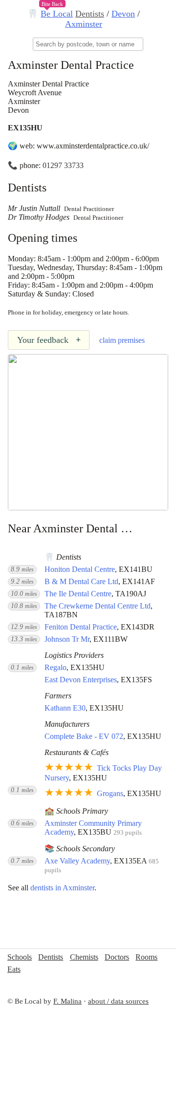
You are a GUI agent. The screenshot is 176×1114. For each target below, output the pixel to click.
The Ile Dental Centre (77, 593)
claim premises (122, 340)
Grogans (110, 793)
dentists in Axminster (62, 887)
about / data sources (118, 1001)
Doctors (117, 957)
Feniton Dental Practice (80, 627)
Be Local (57, 14)
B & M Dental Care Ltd (81, 581)
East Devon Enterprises (80, 679)
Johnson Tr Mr (66, 639)
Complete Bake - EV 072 (83, 736)
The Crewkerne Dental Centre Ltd (97, 606)
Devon (123, 14)
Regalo (55, 667)
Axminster (83, 24)
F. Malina (67, 1001)
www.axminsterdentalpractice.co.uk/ (93, 146)
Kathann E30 (65, 708)
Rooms (146, 957)
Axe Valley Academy (77, 861)
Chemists (84, 957)
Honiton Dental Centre (79, 569)
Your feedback (49, 340)
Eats (14, 969)
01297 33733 (63, 165)
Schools (19, 957)
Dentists (89, 14)
